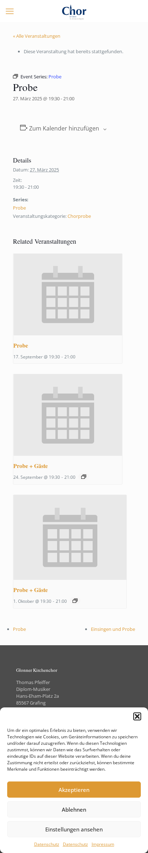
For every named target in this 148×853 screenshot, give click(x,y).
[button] (137, 716)
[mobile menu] (10, 11)
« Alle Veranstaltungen (36, 36)
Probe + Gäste (30, 466)
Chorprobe (79, 216)
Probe (19, 208)
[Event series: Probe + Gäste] (83, 476)
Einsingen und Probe (113, 629)
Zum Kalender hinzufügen (64, 128)
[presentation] (67, 294)
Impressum (103, 844)
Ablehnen (74, 809)
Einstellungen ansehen (74, 829)
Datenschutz (46, 844)
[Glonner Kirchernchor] (74, 11)
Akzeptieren (74, 789)
